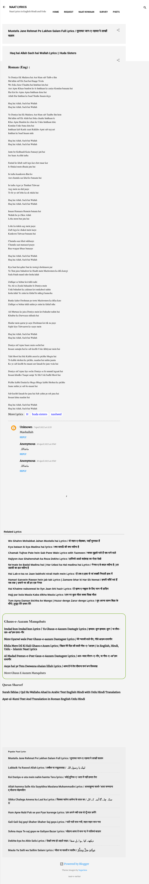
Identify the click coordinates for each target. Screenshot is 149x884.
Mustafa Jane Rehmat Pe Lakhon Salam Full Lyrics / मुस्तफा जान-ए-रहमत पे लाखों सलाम (55, 758)
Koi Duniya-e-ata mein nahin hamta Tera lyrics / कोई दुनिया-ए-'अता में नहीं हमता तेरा (52, 777)
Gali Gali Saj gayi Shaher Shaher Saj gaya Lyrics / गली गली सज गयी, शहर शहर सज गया (54, 821)
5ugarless (82, 870)
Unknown (26, 427)
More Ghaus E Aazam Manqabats (25, 673)
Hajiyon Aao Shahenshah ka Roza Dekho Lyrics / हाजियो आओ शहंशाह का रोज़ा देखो (54, 558)
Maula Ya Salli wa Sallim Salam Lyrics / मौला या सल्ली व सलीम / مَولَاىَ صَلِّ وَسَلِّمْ (51, 850)
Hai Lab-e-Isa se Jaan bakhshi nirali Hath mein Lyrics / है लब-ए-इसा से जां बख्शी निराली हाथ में (60, 573)
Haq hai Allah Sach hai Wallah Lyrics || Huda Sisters (43, 53)
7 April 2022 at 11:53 (42, 427)
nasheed (56, 414)
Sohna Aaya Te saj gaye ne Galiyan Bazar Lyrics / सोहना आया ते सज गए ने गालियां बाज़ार (54, 831)
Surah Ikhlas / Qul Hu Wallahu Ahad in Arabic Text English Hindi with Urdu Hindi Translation (61, 692)
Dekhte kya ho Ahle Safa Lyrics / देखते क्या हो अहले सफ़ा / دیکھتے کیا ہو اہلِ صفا (51, 840)
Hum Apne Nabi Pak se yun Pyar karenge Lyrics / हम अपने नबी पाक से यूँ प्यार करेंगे (52, 812)
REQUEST (68, 12)
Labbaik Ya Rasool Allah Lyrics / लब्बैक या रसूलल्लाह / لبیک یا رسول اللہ (46, 767)
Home (56, 12)
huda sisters (39, 414)
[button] (118, 30)
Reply (23, 437)
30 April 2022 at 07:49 (46, 444)
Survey (104, 12)
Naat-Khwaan (86, 12)
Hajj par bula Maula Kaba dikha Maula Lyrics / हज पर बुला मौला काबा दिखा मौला (52, 594)
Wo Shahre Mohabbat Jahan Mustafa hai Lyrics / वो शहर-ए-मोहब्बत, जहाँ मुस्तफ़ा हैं (54, 540)
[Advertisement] (137, 65)
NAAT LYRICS (18, 7)
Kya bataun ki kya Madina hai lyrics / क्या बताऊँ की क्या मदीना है (43, 546)
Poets (116, 12)
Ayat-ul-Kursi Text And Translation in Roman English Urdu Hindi (43, 699)
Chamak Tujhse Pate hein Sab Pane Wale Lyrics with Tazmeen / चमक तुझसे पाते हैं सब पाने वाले (62, 552)
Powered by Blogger (76, 864)
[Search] (145, 7)
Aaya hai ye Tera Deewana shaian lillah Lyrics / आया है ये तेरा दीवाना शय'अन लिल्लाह (50, 666)
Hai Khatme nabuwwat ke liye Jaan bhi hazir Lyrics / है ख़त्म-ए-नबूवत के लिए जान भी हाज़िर (58, 588)
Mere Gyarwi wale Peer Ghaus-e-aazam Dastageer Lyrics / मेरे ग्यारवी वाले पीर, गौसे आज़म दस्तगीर (58, 639)
